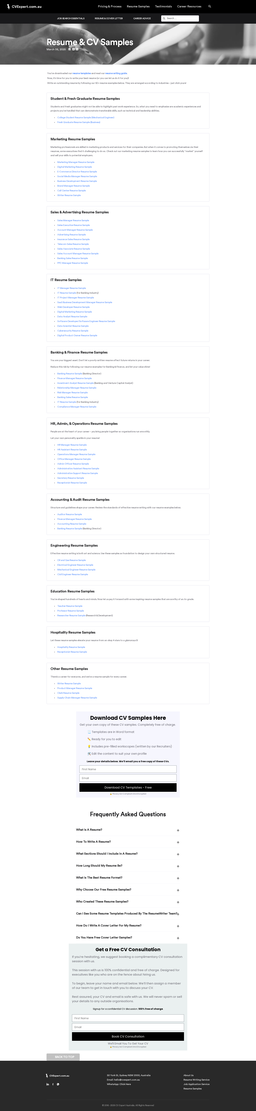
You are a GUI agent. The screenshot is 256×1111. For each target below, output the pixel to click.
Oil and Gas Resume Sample (71, 560)
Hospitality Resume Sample (71, 647)
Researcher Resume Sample (71, 615)
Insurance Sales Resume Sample (73, 239)
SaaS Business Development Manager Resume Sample (84, 302)
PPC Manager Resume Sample (72, 263)
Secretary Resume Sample (70, 478)
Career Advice (142, 18)
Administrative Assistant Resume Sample (78, 468)
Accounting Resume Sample (71, 524)
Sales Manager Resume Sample (73, 220)
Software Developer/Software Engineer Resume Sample (86, 321)
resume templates (81, 73)
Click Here (125, 1084)
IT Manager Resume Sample (71, 288)
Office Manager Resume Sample (74, 459)
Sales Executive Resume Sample (73, 225)
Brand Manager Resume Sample (73, 186)
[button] (209, 6)
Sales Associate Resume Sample (73, 249)
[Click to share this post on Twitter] (73, 49)
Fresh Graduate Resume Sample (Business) (78, 122)
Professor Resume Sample (70, 611)
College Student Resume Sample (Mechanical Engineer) (85, 117)
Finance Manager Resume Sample (74, 378)
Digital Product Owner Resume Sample (77, 335)
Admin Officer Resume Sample (73, 464)
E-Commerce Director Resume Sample (77, 171)
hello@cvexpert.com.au (127, 1080)
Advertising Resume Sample (71, 234)
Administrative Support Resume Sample (77, 473)
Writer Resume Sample (69, 195)
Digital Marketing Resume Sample (74, 167)
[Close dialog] (249, 1066)
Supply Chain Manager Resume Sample (77, 698)
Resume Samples (138, 6)
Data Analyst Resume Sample (72, 316)
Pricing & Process (109, 6)
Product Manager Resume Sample (74, 688)
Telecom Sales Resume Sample (73, 244)
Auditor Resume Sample (69, 514)
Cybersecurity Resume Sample (72, 331)
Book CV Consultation (128, 1036)
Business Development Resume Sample (77, 181)
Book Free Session (237, 1099)
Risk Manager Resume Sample (72, 392)
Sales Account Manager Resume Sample (78, 253)
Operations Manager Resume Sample (76, 454)
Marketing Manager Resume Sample (75, 162)
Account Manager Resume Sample (75, 230)
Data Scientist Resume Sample (72, 326)
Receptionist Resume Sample (72, 483)
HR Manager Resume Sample (72, 445)
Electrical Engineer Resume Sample (75, 565)
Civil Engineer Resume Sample (72, 574)
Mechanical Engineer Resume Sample (76, 570)
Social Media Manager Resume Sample (77, 176)
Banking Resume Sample (69, 373)
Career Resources (189, 6)
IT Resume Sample (66, 293)
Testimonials (163, 6)
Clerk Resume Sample (68, 693)
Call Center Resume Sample (71, 190)
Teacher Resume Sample (69, 606)
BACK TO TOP (64, 1057)
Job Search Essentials (70, 18)
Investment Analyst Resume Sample (75, 383)
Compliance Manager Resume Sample (76, 407)
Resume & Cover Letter (109, 18)
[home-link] (49, 1084)
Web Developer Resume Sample (73, 307)
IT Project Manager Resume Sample (75, 297)
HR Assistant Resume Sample (72, 449)
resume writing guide (116, 73)
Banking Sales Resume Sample (72, 258)
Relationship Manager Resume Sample (76, 388)
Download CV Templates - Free (128, 787)
